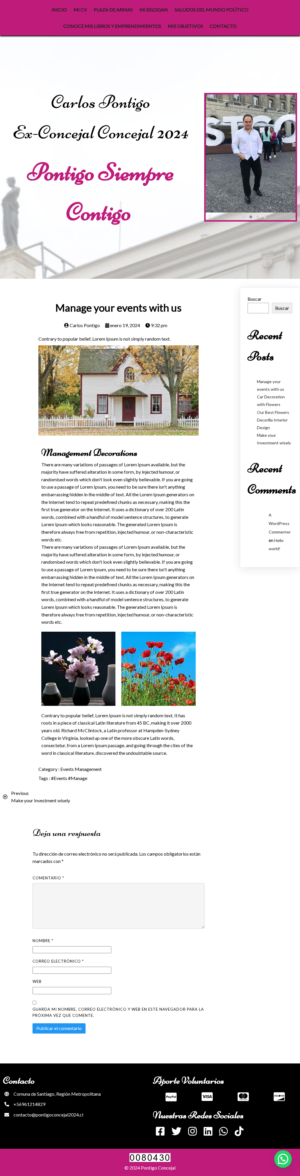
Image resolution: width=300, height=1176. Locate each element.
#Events (59, 778)
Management (88, 769)
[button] (236, 217)
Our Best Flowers (273, 412)
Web (37, 981)
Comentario (48, 878)
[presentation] (210, 159)
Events (67, 769)
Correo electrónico (58, 961)
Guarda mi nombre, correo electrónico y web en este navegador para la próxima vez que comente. (118, 1012)
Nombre (43, 940)
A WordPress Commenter (280, 523)
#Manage (77, 778)
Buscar (255, 299)
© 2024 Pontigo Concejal (150, 1167)
